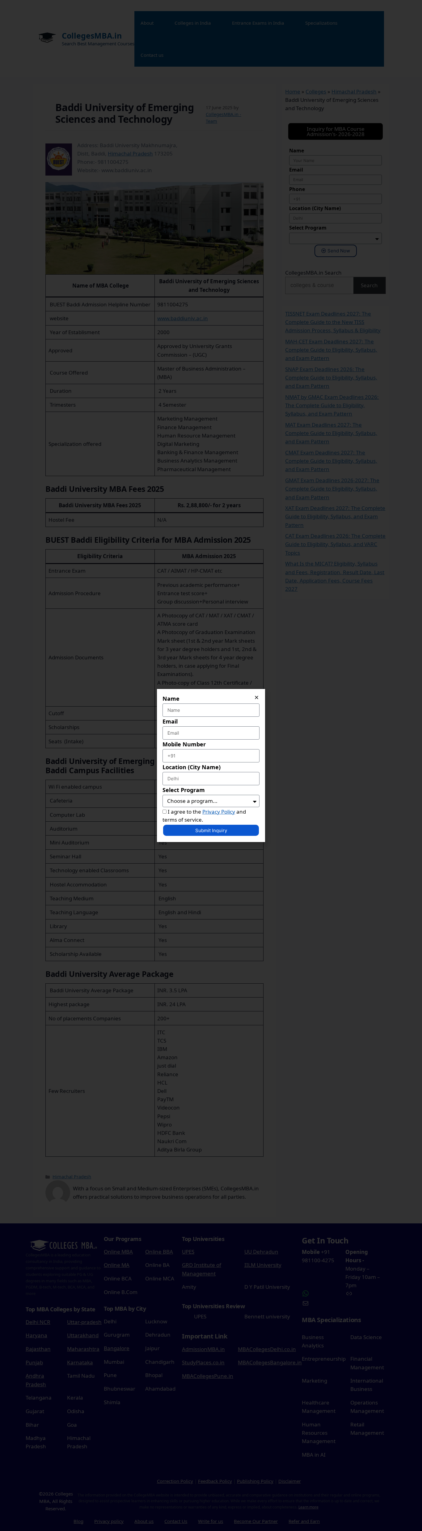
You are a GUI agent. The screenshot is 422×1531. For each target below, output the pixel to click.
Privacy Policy (218, 811)
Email (170, 721)
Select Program (183, 790)
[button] (256, 697)
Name (170, 698)
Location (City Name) (191, 767)
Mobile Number (184, 744)
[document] (211, 765)
